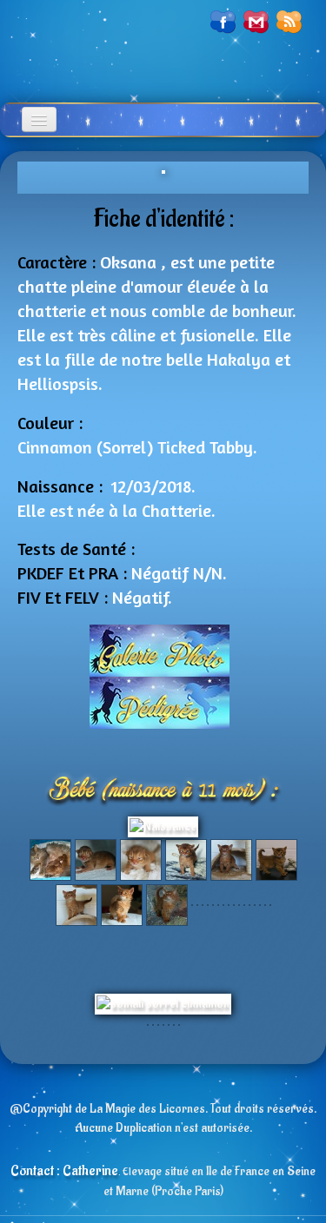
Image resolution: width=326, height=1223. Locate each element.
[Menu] (39, 119)
